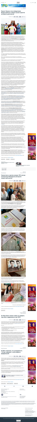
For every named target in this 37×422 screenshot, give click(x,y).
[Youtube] (32, 386)
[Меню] (35, 2)
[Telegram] (14, 386)
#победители (12, 159)
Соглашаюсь (18, 420)
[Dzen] (23, 386)
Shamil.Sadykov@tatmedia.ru (28, 415)
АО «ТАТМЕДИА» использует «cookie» (29, 410)
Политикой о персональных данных (26, 418)
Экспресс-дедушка (19, 105)
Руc (1, 2)
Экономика (24, 311)
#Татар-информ (3, 383)
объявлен (22, 302)
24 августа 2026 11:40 (23, 348)
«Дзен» (9, 157)
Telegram (12, 157)
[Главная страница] (18, 2)
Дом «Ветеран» (13, 108)
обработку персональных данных (18, 418)
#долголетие (3, 159)
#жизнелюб (7, 159)
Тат (5, 2)
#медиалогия (16, 383)
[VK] (5, 386)
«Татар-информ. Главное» (18, 155)
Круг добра (12, 87)
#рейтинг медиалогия (10, 383)
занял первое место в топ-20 (17, 365)
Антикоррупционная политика (28, 409)
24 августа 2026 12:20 (23, 312)
